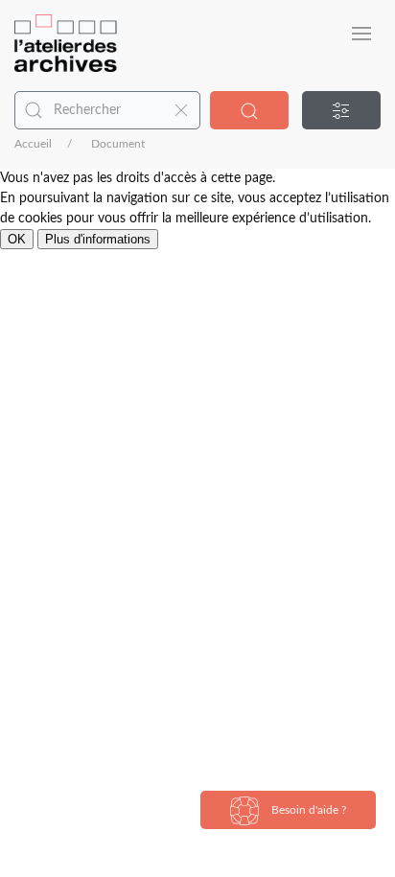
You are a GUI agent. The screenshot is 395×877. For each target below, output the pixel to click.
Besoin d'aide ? (307, 810)
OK (17, 239)
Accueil (33, 144)
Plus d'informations (98, 239)
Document (118, 144)
